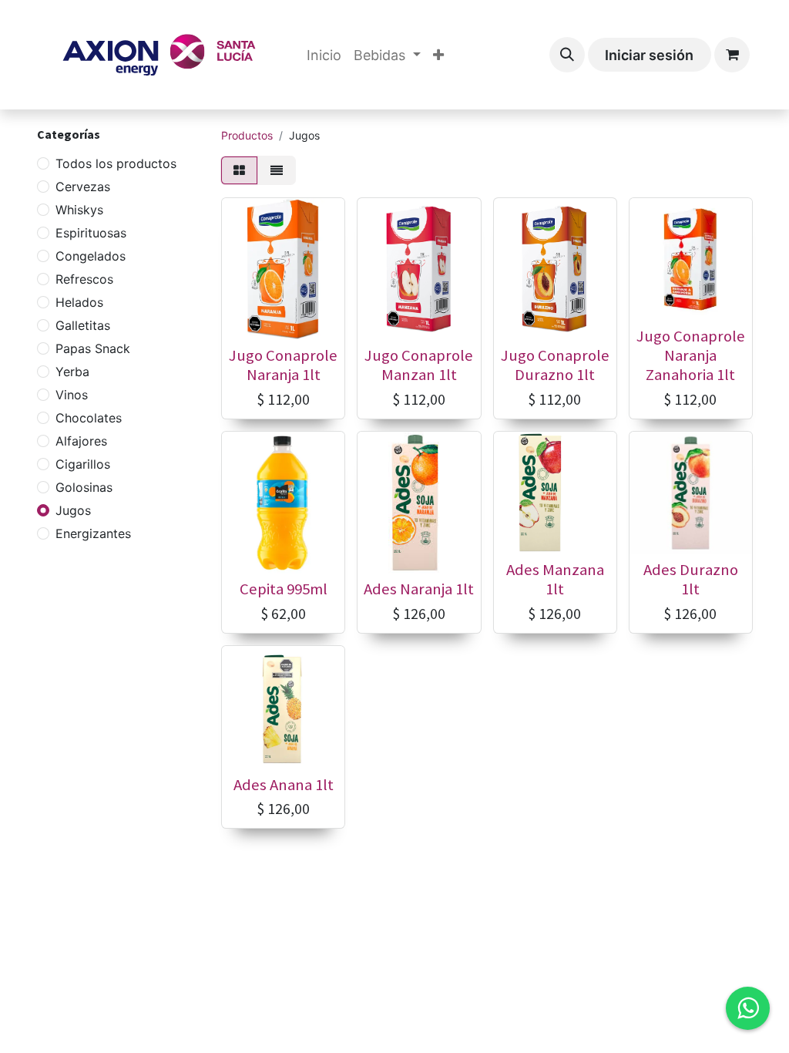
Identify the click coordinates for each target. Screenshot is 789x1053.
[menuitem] (323, 55)
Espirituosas (90, 233)
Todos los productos (115, 163)
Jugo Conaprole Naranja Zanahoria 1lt (690, 355)
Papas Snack (92, 348)
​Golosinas (83, 487)
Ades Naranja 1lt (419, 589)
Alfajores (81, 441)
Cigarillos (82, 464)
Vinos (71, 394)
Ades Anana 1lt (283, 785)
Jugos (73, 510)
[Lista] (276, 170)
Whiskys (79, 209)
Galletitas (82, 325)
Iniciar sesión (649, 55)
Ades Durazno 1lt (690, 579)
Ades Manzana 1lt (555, 579)
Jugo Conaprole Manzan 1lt (418, 365)
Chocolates (88, 418)
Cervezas (82, 186)
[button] (567, 54)
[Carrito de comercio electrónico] (732, 54)
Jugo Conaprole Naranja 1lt (283, 365)
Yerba (72, 371)
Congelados (90, 256)
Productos (247, 135)
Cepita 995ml (283, 589)
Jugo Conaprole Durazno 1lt (555, 365)
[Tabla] (239, 170)
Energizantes (93, 533)
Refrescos (84, 279)
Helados (79, 302)
